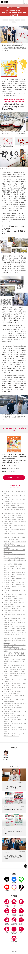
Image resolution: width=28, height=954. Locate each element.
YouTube (7, 888)
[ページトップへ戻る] (25, 866)
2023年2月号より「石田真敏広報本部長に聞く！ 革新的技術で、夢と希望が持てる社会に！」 (15, 641)
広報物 (11, 20)
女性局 (21, 905)
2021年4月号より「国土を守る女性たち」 (15, 727)
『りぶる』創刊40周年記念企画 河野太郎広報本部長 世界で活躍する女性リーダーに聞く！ (15, 661)
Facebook (14, 880)
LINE (21, 880)
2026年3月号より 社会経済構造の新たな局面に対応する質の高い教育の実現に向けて (15, 509)
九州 (13, 22)
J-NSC (21, 932)
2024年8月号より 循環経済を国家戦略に (14, 572)
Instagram (14, 888)
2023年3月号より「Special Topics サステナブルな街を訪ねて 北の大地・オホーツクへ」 (15, 634)
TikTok (21, 888)
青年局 (7, 914)
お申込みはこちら (11, 477)
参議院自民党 (14, 939)
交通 (23, 20)
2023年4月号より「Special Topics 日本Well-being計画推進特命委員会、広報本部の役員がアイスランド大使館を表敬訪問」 (15, 628)
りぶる (17, 20)
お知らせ (5, 20)
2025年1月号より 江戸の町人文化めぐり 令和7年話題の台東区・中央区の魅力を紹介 (15, 560)
